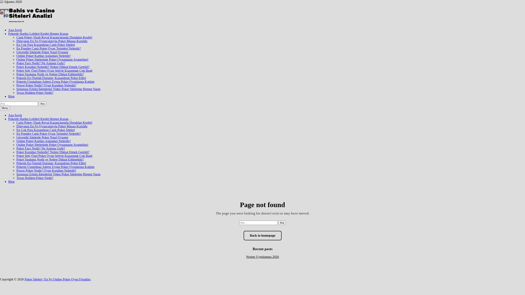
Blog (11, 96)
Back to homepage (262, 235)
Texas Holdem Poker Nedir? (34, 92)
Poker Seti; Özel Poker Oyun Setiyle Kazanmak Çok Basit (54, 70)
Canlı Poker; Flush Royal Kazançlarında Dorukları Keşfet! (54, 37)
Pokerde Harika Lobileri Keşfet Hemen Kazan (38, 33)
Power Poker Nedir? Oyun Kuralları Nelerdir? (46, 85)
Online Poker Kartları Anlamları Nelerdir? (43, 56)
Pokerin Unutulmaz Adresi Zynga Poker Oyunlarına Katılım (55, 81)
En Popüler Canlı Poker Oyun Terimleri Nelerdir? (48, 48)
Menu (5, 108)
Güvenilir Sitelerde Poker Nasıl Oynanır (42, 52)
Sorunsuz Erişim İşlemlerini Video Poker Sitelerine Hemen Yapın (58, 89)
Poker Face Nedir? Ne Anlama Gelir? (40, 63)
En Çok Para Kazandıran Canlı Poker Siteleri (45, 45)
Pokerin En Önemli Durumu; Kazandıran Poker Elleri (51, 78)
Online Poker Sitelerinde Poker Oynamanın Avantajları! (52, 59)
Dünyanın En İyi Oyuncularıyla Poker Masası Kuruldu (51, 41)
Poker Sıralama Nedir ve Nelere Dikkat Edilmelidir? (50, 74)
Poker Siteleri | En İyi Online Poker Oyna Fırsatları (57, 279)
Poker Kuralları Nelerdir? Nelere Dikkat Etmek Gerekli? (52, 67)
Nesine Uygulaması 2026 (262, 257)
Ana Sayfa (15, 30)
